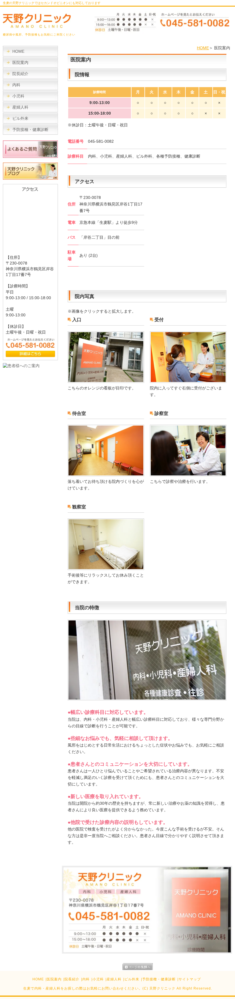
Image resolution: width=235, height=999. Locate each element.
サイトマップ (190, 979)
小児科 (18, 96)
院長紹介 (20, 73)
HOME (203, 48)
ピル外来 (20, 118)
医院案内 (20, 62)
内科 (16, 85)
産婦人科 (20, 107)
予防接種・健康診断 (30, 129)
